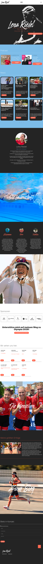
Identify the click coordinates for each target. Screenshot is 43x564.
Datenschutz (4, 553)
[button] (41, 2)
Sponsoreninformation (4, 526)
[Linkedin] (22, 2)
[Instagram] (20, 2)
